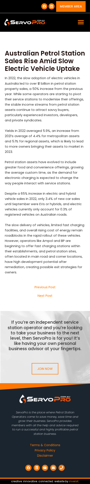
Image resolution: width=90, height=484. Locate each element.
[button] (81, 22)
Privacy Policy (45, 450)
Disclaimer (45, 455)
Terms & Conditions (45, 445)
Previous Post (45, 287)
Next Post (45, 295)
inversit (73, 481)
